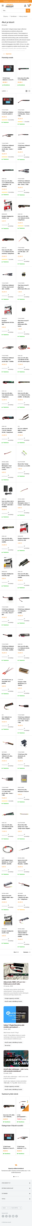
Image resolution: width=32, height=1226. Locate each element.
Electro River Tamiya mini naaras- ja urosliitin (24, 464)
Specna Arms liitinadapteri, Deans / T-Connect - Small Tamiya (24, 503)
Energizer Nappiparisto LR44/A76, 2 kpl (23, 539)
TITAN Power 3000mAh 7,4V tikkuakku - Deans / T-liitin (24, 114)
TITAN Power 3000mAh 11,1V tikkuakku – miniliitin (24, 610)
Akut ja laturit (23, 16)
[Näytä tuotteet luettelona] (29, 91)
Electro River (21, 461)
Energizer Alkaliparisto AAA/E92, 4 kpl (7, 574)
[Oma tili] (25, 6)
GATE (3, 858)
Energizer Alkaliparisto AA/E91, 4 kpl (7, 931)
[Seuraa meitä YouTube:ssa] (13, 1216)
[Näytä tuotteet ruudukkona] (26, 91)
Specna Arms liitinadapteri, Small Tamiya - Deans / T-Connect (7, 466)
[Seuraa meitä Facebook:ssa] (3, 1216)
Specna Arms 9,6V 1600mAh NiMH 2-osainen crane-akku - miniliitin (23, 933)
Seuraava (25, 952)
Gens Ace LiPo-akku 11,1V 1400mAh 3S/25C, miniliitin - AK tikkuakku (24, 395)
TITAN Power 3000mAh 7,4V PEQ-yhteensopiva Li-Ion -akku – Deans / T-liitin (24, 719)
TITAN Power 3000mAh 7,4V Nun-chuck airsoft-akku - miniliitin (8, 287)
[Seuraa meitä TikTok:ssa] (16, 1216)
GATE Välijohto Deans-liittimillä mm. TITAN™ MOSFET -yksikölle (7, 862)
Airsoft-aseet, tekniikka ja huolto (13, 1001)
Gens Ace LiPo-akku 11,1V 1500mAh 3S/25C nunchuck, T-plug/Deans (8, 251)
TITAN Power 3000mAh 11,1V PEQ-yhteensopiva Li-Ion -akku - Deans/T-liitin (8, 611)
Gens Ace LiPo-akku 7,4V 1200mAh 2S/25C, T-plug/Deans (8, 395)
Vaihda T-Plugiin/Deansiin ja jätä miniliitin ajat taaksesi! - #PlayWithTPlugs (14, 1026)
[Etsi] (28, 11)
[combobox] (14, 11)
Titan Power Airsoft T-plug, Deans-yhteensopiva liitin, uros (24, 287)
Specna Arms (5, 461)
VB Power (4, 752)
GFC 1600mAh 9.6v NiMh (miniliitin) (7, 718)
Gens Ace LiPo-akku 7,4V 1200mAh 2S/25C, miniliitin (24, 575)
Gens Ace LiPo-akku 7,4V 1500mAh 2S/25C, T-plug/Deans (24, 218)
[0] (29, 6)
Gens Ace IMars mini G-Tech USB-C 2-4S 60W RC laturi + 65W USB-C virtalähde (8, 504)
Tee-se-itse (7, 1045)
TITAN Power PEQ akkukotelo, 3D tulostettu (22, 756)
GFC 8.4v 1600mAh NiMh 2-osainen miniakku (23, 430)
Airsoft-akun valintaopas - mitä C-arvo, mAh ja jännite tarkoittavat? (16, 1070)
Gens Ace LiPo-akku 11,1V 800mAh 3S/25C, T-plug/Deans (24, 648)
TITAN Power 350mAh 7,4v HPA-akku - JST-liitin (23, 251)
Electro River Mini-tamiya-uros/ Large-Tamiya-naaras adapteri (24, 826)
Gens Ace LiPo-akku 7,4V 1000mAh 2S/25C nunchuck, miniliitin (7, 826)
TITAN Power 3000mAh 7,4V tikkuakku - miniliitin (24, 147)
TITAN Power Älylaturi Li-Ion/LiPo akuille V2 (7, 113)
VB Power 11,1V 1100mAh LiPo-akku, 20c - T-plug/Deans (23, 897)
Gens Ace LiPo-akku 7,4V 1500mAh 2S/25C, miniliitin (8, 540)
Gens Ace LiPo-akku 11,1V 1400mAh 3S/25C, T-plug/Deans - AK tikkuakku (8, 183)
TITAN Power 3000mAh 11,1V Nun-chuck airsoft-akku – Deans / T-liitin (8, 148)
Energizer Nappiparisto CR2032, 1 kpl (7, 217)
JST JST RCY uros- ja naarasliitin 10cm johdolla (7, 681)
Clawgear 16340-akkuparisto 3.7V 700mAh (22, 683)
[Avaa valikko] (3, 5)
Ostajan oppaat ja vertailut (12, 998)
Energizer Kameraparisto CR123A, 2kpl (8, 322)
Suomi (4, 1207)
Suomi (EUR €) (14, 1207)
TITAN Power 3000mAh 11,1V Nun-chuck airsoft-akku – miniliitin (8, 359)
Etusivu (5, 16)
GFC (19, 426)
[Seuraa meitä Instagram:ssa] (10, 1216)
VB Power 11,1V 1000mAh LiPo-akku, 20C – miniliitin (7, 756)
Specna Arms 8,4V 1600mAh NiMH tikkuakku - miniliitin (23, 862)
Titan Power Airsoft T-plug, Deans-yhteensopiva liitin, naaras (23, 323)
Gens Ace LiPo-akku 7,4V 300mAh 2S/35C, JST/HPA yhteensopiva (24, 359)
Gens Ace (4, 178)
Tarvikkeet (13, 16)
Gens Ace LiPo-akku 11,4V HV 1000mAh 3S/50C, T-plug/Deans (7, 430)
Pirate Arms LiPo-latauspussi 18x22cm (23, 790)
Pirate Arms (21, 787)
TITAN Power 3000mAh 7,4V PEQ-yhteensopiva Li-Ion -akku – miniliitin (8, 648)
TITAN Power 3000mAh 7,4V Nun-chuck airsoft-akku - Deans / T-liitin (24, 182)
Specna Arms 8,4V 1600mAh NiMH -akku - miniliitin (8, 897)
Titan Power (5, 110)
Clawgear (20, 679)
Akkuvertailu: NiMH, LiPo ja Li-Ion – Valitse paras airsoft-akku (15, 983)
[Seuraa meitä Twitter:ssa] (6, 1216)
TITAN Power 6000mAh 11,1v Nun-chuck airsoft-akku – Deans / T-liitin (8, 792)
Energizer (4, 214)
